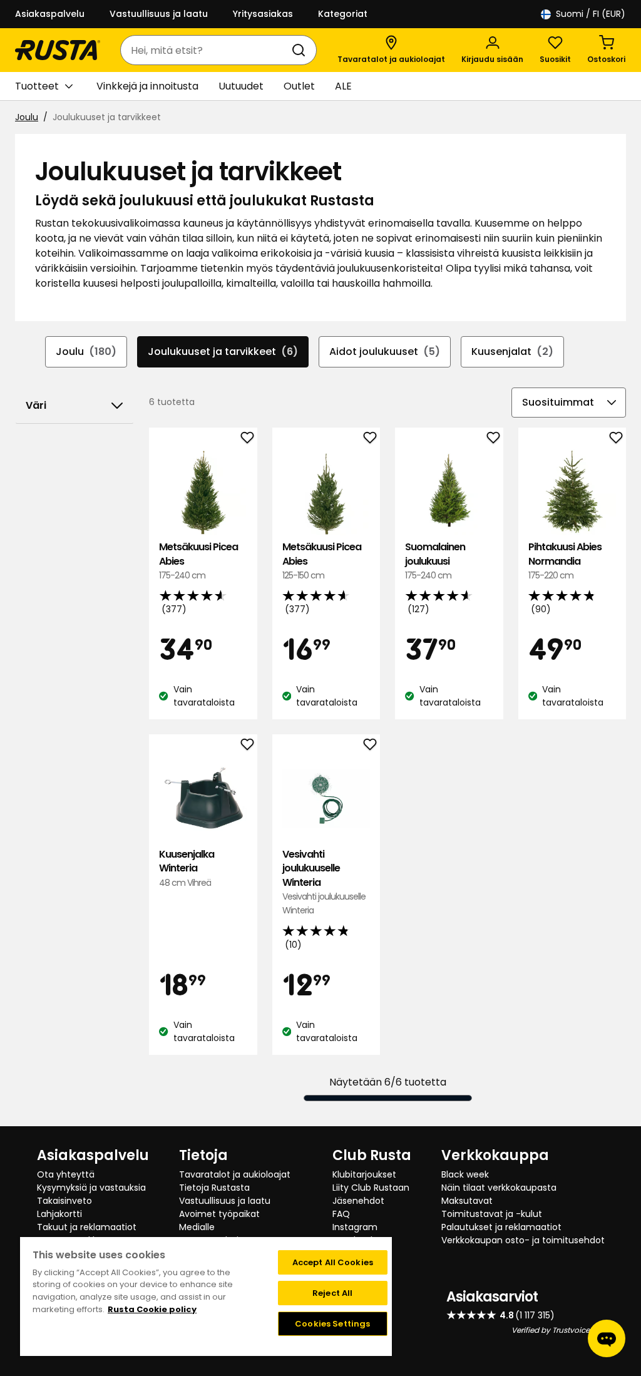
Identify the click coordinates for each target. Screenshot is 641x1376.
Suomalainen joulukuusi (435, 561)
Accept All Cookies (332, 1262)
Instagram (354, 1227)
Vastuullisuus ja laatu (159, 14)
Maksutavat (467, 1200)
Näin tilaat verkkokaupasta (498, 1187)
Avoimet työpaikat (219, 1214)
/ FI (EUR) (590, 14)
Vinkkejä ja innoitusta (147, 86)
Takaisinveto (64, 1200)
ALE (343, 86)
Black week (465, 1174)
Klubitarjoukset (364, 1174)
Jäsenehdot (358, 1200)
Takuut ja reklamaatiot (86, 1227)
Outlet (299, 86)
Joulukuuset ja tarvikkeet (223, 351)
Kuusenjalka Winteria (186, 868)
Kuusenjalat (512, 351)
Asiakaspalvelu (50, 14)
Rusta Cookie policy (152, 1309)
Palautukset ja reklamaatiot (501, 1227)
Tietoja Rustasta (214, 1187)
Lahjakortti (59, 1214)
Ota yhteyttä (66, 1174)
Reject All (332, 1293)
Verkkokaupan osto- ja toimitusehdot (523, 1240)
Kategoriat (342, 14)
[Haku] (301, 50)
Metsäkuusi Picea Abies (198, 561)
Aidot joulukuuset (384, 351)
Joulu (26, 117)
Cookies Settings (332, 1324)
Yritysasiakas (263, 14)
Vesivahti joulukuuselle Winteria (324, 882)
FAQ (341, 1214)
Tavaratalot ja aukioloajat (234, 1174)
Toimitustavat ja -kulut (491, 1214)
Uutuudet (241, 86)
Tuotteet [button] (37, 86)
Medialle (197, 1227)
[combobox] (206, 50)
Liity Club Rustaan (370, 1187)
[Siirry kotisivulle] (57, 50)
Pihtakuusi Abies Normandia (565, 561)
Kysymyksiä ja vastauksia (91, 1187)
